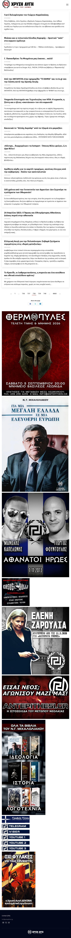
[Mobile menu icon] (67, 5)
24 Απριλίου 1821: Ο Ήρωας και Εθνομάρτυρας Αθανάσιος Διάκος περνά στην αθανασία (32, 214)
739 (39, 293)
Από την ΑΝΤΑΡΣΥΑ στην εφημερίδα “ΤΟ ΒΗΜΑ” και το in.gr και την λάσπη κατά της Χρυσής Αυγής (35, 80)
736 (23, 293)
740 (44, 293)
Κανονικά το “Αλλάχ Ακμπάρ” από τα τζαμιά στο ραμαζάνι (33, 128)
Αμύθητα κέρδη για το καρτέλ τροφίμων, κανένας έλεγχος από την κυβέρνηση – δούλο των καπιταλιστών (35, 170)
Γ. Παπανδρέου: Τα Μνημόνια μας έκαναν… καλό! (28, 58)
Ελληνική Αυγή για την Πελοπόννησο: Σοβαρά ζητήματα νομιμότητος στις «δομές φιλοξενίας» (32, 242)
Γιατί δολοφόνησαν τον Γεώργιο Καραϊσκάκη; (26, 14)
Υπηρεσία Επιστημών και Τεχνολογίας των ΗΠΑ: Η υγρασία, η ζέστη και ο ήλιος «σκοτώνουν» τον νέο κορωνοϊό (34, 101)
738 (34, 293)
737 (28, 293)
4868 (54, 293)
